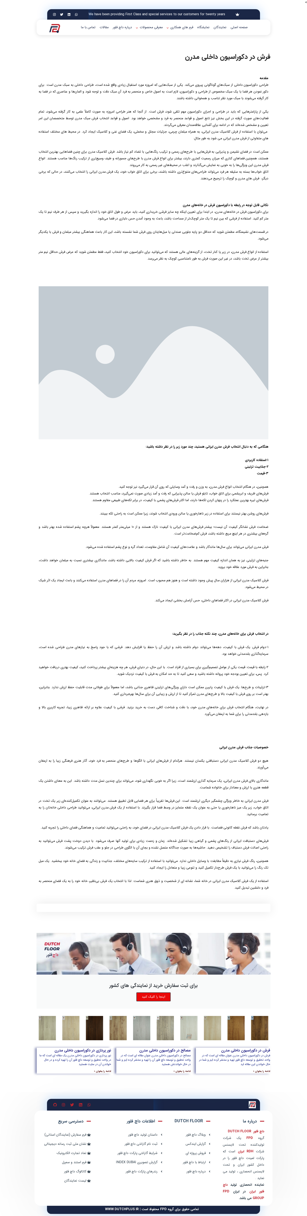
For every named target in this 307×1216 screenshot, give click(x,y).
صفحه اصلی (239, 27)
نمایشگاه (203, 27)
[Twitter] (62, 14)
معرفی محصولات (151, 27)
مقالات (104, 27)
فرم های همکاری (181, 27)
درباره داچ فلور (122, 27)
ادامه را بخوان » (261, 1071)
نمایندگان (220, 27)
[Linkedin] (69, 14)
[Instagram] (54, 14)
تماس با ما (88, 27)
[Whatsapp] (76, 14)
